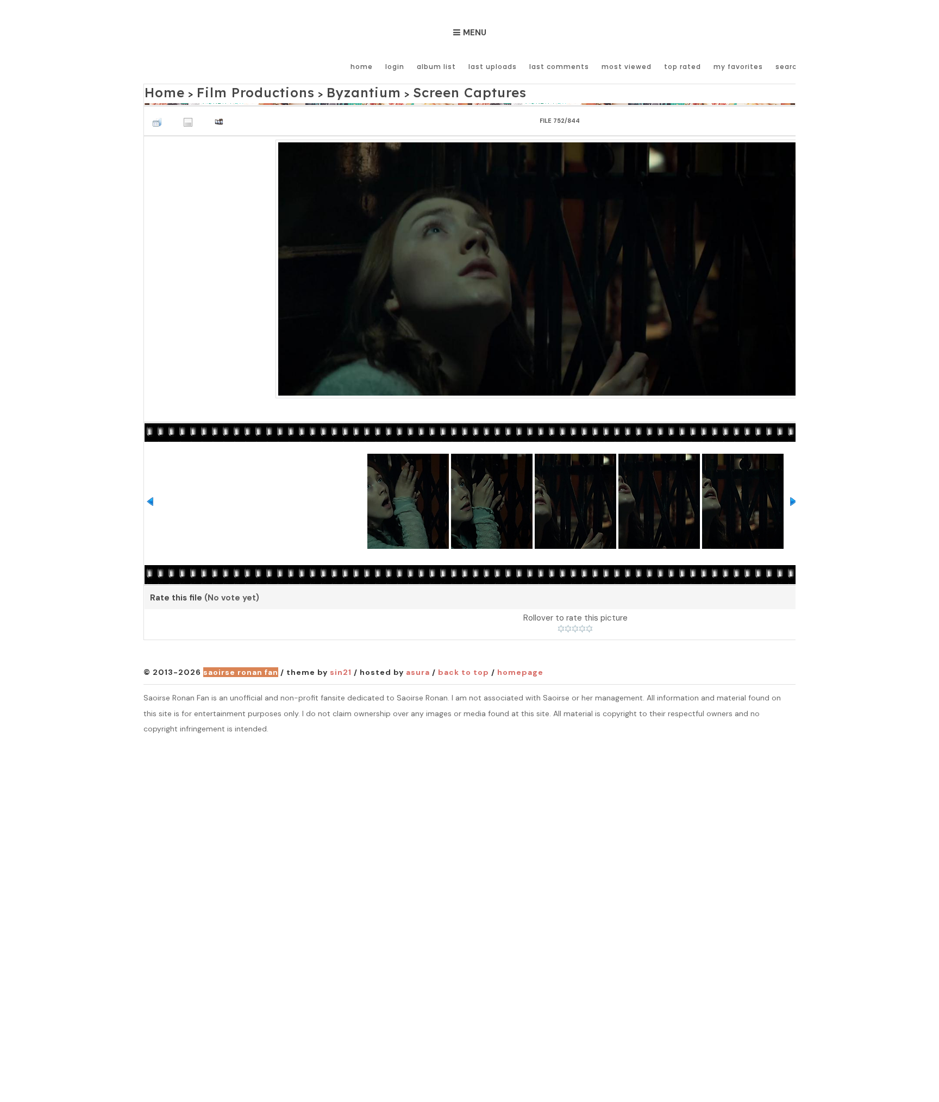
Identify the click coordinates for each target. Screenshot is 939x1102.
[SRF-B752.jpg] (575, 264)
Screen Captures (400, 90)
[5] (589, 626)
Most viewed (627, 66)
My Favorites (738, 66)
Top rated (682, 66)
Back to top (463, 669)
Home (361, 66)
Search (788, 66)
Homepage (520, 669)
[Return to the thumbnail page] (159, 116)
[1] (561, 626)
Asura (418, 669)
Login (394, 66)
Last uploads (492, 66)
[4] (582, 626)
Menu (474, 32)
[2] (568, 626)
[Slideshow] (221, 116)
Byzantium (317, 90)
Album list (436, 66)
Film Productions (232, 90)
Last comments (559, 66)
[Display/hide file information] (190, 116)
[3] (575, 626)
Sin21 (341, 669)
